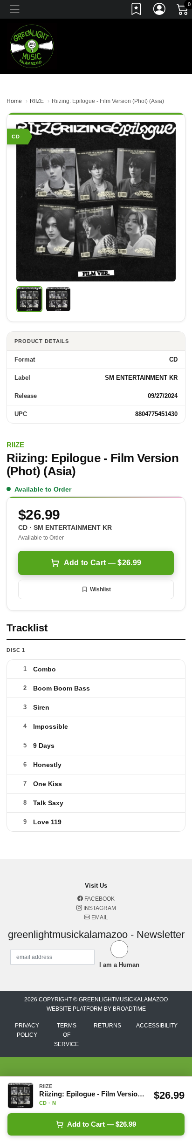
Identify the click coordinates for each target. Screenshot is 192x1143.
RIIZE (37, 101)
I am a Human (119, 964)
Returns (107, 1025)
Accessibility (157, 1025)
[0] (183, 11)
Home (14, 101)
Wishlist (100, 589)
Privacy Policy (27, 1030)
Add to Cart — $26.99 (102, 563)
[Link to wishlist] (136, 10)
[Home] (32, 45)
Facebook (99, 899)
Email (99, 917)
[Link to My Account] (159, 10)
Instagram (99, 908)
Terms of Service (66, 1034)
